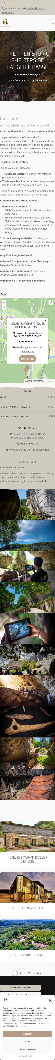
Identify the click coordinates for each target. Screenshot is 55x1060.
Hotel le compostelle (27, 908)
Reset (3, 294)
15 (29, 973)
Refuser (27, 1041)
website (43, 481)
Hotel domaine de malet (27, 955)
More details (27, 359)
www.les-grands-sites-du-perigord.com (28, 349)
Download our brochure (20, 987)
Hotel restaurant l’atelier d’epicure (27, 859)
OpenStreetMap (35, 381)
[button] (50, 1000)
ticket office (38, 477)
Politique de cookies (26, 1056)
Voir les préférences (27, 1049)
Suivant (38, 974)
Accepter (27, 1034)
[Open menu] (53, 23)
